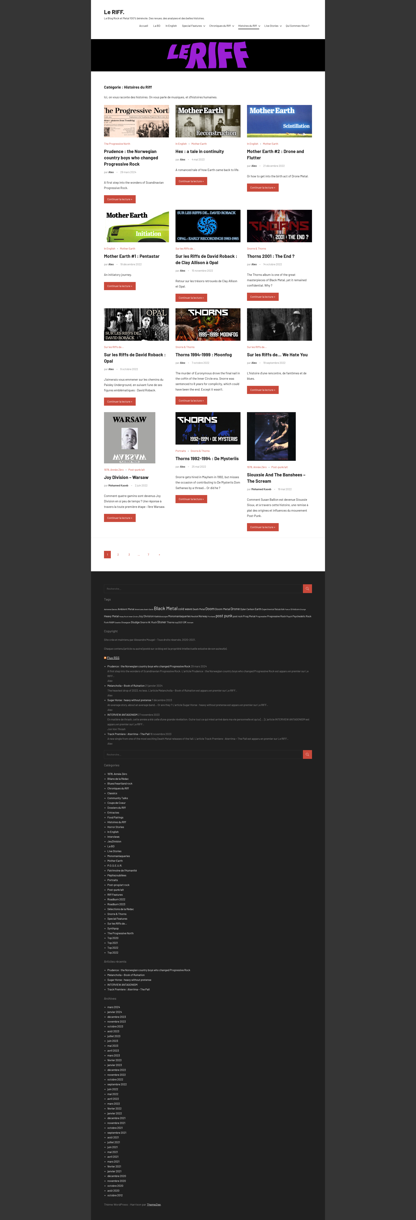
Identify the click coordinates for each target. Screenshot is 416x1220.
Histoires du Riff (247, 25)
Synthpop (113, 928)
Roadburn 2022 (116, 899)
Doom (209, 609)
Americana (139, 609)
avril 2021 (112, 1156)
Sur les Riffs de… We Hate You (277, 354)
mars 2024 (113, 1007)
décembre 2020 (116, 1175)
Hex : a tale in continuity (200, 151)
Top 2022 (112, 947)
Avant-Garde (148, 609)
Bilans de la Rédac (118, 778)
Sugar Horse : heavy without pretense (129, 700)
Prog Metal (249, 616)
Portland (211, 616)
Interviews (113, 836)
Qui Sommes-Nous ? (297, 25)
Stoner (161, 622)
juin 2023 (112, 1040)
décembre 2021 (116, 1118)
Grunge (303, 609)
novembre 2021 (116, 1122)
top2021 (178, 622)
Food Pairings (115, 817)
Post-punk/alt (136, 469)
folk (282, 609)
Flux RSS (113, 658)
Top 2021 (112, 942)
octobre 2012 (115, 1195)
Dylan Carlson (247, 609)
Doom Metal (222, 609)
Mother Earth (199, 143)
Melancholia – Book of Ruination (126, 685)
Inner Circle (133, 616)
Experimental (268, 609)
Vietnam (190, 622)
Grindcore (295, 609)
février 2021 (114, 1166)
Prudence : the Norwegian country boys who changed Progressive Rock (131, 157)
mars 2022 (113, 1103)
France (287, 609)
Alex (111, 172)
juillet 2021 (113, 1142)
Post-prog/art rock (118, 884)
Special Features (192, 25)
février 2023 (114, 1060)
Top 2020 (112, 937)
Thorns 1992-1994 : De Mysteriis (207, 458)
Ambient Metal (126, 609)
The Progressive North (117, 143)
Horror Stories (115, 826)
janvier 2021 (114, 1171)
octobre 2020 (115, 1185)
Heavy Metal (111, 616)
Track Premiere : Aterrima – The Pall (128, 734)
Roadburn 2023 (116, 904)
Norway (203, 616)
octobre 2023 (115, 1026)
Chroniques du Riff (220, 25)
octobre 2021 (115, 1127)
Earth (258, 609)
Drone (235, 609)
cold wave (185, 609)
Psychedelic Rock (301, 616)
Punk (106, 622)
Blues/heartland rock (119, 783)
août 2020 (113, 1190)
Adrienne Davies (110, 609)
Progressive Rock (276, 616)
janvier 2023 (114, 1065)
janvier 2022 (114, 1113)
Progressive (261, 616)
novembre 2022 (116, 1074)
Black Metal (166, 608)
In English (171, 25)
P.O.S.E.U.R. (114, 865)
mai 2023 (112, 1045)
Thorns (170, 622)
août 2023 (113, 1031)
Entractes (113, 812)
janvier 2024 (114, 1011)
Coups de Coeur (116, 802)
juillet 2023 (113, 1036)
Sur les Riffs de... (185, 248)
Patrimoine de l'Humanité (122, 870)
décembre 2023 (116, 1016)
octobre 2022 (115, 1079)
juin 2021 (112, 1147)
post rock (237, 616)
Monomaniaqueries (179, 616)
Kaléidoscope (161, 616)
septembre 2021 (116, 1132)
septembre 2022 (117, 1084)
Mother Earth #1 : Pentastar (132, 256)
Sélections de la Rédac (120, 909)
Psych (289, 616)
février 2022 (114, 1108)
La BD (156, 25)
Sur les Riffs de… (117, 923)
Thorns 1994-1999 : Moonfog (204, 354)
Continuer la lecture (118, 199)
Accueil (143, 25)
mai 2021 (112, 1151)
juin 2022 (112, 1089)
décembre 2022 (116, 1069)
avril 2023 (113, 1050)
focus (277, 609)
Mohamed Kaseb (118, 485)
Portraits (181, 450)
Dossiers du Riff (116, 807)
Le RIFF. (114, 11)
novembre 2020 (116, 1180)
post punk (224, 615)
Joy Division (146, 616)
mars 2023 (113, 1055)
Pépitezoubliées (116, 875)
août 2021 (113, 1137)
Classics (112, 793)
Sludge (135, 622)
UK (185, 622)
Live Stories (271, 25)
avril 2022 (113, 1098)
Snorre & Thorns (256, 248)
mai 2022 (112, 1094)
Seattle (118, 622)
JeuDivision (114, 841)
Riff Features (115, 894)
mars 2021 (113, 1161)
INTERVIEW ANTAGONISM (122, 714)
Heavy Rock (123, 616)
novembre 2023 (116, 1021)
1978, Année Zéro (114, 469)
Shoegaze (125, 622)
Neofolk (194, 616)
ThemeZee (154, 1204)
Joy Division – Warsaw (126, 477)
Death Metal (199, 609)
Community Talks (117, 798)
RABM (111, 622)
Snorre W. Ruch (148, 622)
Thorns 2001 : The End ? (271, 256)
